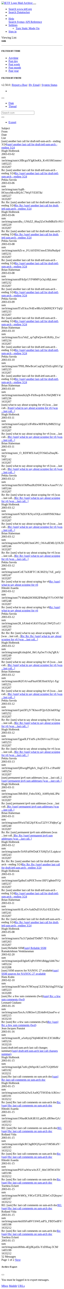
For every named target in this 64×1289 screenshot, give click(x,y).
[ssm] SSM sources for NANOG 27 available (29, 972)
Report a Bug (19, 84)
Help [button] (11, 18)
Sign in (13, 31)
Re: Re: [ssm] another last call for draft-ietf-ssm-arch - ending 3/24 (30, 207)
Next (17, 1259)
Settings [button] (13, 25)
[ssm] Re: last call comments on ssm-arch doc (29, 1078)
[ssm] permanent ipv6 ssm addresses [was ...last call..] (31, 780)
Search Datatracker (19, 12)
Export (12, 122)
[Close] (2, 1274)
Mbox (4, 1285)
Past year (14, 70)
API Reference (33, 21)
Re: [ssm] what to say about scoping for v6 (30, 583)
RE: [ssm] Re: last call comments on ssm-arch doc (31, 1129)
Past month (15, 67)
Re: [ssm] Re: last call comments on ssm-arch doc (31, 1104)
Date (11, 103)
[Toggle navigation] (34, 3)
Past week (14, 64)
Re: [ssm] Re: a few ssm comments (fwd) (29, 1023)
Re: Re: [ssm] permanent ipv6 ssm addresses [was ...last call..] (27, 837)
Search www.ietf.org (20, 9)
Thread (13, 106)
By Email (34, 84)
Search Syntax (17, 21)
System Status (49, 84)
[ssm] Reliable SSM (35, 948)
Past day (13, 61)
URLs (21, 1285)
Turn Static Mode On (27, 28)
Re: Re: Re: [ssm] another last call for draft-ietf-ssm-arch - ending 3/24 (30, 866)
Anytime (13, 57)
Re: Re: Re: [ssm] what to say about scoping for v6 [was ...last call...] (31, 638)
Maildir (13, 1285)
